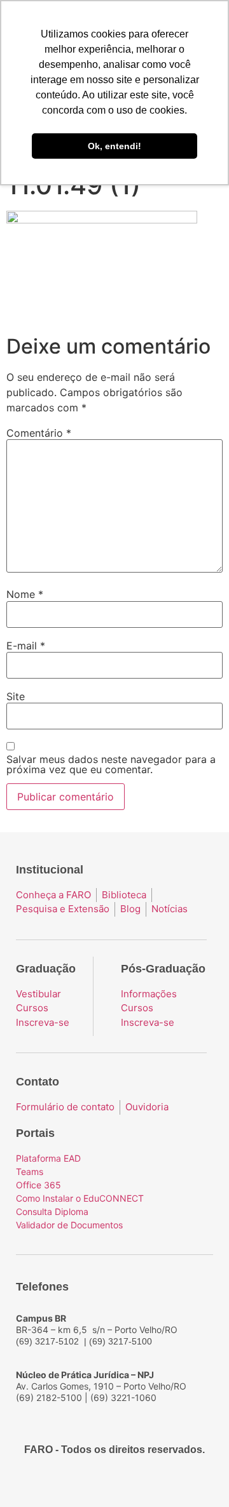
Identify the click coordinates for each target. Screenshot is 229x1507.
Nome (24, 594)
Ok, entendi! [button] (114, 146)
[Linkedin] (148, 1482)
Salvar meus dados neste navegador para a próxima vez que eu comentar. (111, 764)
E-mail (25, 646)
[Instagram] (103, 1482)
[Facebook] (80, 1482)
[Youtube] (125, 1482)
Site (15, 696)
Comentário (38, 433)
